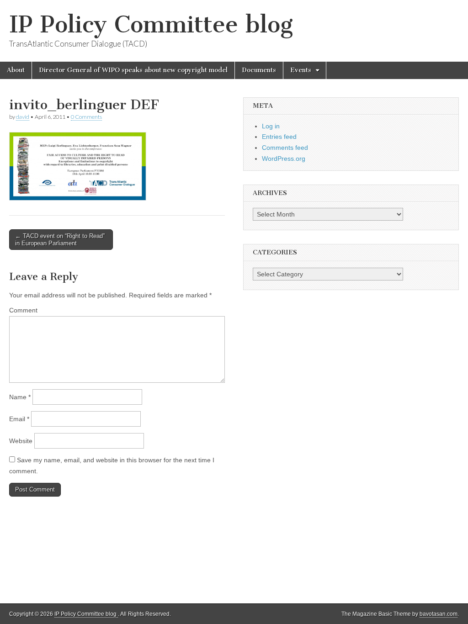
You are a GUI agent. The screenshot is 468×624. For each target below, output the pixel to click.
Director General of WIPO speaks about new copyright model (133, 70)
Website (20, 440)
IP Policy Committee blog (151, 24)
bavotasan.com (438, 614)
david (22, 116)
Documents (259, 70)
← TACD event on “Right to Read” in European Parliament (60, 240)
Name (20, 397)
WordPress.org (283, 158)
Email (19, 419)
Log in (271, 126)
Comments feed (285, 147)
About (16, 70)
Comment (23, 310)
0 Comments (86, 116)
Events (300, 70)
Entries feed (279, 136)
